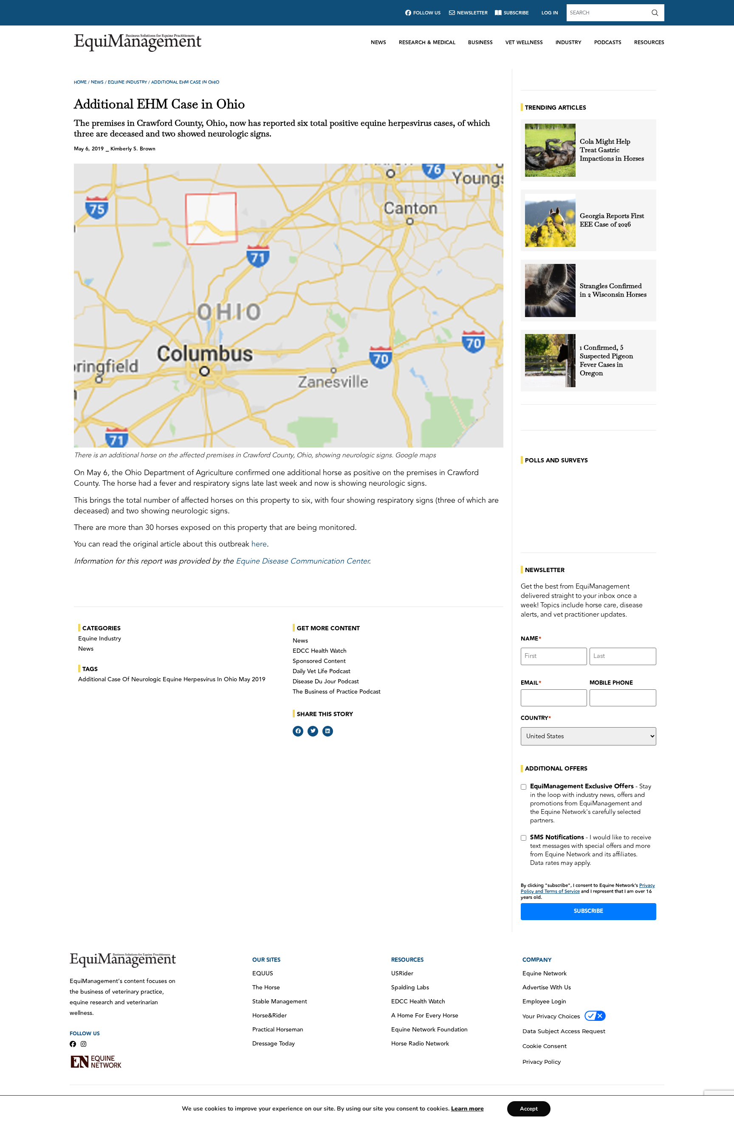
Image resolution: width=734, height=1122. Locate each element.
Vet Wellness (524, 42)
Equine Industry (127, 82)
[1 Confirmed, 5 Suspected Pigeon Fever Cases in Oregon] (550, 360)
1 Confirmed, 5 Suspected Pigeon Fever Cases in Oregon (606, 360)
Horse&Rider (269, 1015)
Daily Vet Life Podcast (321, 671)
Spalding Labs (410, 987)
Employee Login (544, 1001)
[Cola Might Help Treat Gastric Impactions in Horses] (550, 150)
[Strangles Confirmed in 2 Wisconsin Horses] (550, 290)
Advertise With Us (546, 987)
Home (80, 82)
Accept (529, 1109)
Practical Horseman (277, 1029)
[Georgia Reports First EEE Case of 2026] (550, 220)
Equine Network (544, 973)
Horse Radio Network (420, 1043)
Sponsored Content (319, 661)
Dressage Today (273, 1043)
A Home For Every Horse (424, 1015)
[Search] (656, 12)
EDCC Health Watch (320, 651)
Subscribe (588, 911)
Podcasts (607, 42)
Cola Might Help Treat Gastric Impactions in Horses (612, 150)
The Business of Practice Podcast (337, 692)
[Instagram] (83, 1044)
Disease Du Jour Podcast (326, 681)
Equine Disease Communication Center (302, 561)
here (259, 544)
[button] (298, 731)
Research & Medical (427, 42)
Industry (569, 42)
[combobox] (608, 12)
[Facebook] (73, 1044)
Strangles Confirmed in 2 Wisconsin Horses (613, 290)
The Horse (266, 987)
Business (480, 42)
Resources (649, 42)
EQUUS (262, 973)
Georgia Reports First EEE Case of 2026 (612, 220)
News (378, 42)
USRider (402, 973)
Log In (550, 13)
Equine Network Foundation (429, 1029)
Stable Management (279, 1001)
